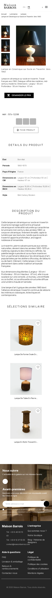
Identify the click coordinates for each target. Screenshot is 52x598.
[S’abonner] (46, 504)
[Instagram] (5, 481)
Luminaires (14, 14)
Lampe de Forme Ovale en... (26, 354)
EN (24, 7)
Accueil (4, 14)
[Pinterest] (33, 121)
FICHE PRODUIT (27, 130)
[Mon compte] (37, 7)
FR (29, 7)
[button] (33, 7)
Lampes (23, 14)
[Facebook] (19, 121)
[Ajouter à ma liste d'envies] (26, 105)
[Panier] (41, 7)
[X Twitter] (26, 121)
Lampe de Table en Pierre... (26, 398)
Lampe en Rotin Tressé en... (26, 442)
